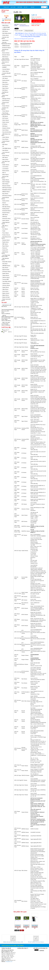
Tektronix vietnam (6, 277)
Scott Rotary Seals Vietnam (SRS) (6, 256)
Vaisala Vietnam (5, 287)
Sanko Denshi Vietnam (5, 252)
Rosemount (4, 248)
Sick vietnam (5, 263)
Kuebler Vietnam (5, 164)
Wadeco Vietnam (5, 293)
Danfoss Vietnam (5, 80)
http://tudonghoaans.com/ (25, 46)
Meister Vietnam (5, 179)
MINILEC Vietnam (6, 191)
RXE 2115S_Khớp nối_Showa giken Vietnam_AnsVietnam (6, 324)
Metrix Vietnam (5, 183)
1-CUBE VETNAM (6, 27)
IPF (3, 146)
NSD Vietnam (5, 214)
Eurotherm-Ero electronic (5, 108)
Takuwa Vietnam (5, 275)
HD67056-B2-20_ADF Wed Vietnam (6, 306)
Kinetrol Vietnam (5, 155)
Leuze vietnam (5, 166)
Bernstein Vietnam (6, 54)
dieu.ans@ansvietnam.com (6, 18)
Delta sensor (5, 82)
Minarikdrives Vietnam (6, 189)
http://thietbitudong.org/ (25, 44)
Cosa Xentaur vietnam (6, 76)
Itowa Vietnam (5, 150)
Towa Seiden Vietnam (6, 281)
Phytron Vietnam (5, 220)
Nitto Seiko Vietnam (6, 206)
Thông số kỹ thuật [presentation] (29, 30)
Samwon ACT (5, 250)
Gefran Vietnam (5, 120)
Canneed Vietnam (6, 69)
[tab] (19, 31)
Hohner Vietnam (5, 137)
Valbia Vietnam (5, 289)
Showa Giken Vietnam (6, 261)
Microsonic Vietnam (6, 185)
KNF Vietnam (5, 157)
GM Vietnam (4, 126)
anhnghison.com (9, 961)
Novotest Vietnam (6, 212)
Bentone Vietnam (5, 52)
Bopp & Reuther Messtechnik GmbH (5, 59)
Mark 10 (4, 172)
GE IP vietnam (5, 118)
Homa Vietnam (5, 139)
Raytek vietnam (5, 242)
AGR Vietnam (5, 31)
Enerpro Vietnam (5, 105)
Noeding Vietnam (5, 208)
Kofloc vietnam (5, 159)
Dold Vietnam (5, 86)
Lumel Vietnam (5, 168)
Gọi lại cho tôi (38, 21)
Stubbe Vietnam (5, 273)
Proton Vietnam (5, 233)
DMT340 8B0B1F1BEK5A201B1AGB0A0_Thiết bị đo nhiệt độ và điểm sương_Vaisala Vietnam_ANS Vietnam (9, 318)
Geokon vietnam (5, 122)
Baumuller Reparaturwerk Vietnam (6, 43)
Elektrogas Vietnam (6, 98)
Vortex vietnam (5, 291)
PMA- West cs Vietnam (5, 226)
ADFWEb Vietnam (6, 29)
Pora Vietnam (5, 229)
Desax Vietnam (5, 84)
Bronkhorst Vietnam (6, 65)
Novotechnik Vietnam (6, 210)
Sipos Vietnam (5, 267)
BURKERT (4, 67)
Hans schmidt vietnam (6, 132)
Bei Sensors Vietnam (6, 47)
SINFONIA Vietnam (6, 265)
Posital (3, 231)
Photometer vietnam (6, 218)
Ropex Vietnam (5, 246)
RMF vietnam (5, 244)
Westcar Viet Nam (6, 297)
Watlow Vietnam (5, 295)
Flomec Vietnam (5, 111)
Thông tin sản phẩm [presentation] (19, 30)
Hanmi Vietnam (5, 130)
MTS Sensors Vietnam (6, 195)
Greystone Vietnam (6, 128)
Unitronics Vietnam (6, 285)
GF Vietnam (4, 124)
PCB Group (4, 216)
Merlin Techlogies (6, 181)
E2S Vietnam (5, 90)
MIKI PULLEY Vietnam (6, 187)
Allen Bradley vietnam (6, 33)
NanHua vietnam (5, 200)
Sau (23, 930)
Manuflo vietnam (5, 170)
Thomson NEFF (5, 279)
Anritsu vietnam (5, 35)
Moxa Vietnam (5, 193)
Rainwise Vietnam (6, 240)
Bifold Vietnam (5, 56)
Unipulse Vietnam (6, 283)
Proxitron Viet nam (6, 234)
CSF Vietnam (5, 78)
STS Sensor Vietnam (6, 271)
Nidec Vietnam (5, 204)
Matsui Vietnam (5, 174)
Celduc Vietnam (5, 71)
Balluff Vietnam (5, 40)
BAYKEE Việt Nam (6, 45)
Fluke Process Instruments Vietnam (6, 113)
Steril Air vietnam (5, 269)
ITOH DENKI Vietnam (6, 148)
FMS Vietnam (5, 116)
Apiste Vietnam (5, 25)
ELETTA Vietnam (5, 100)
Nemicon (4, 202)
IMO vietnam (5, 144)
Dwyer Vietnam (5, 88)
